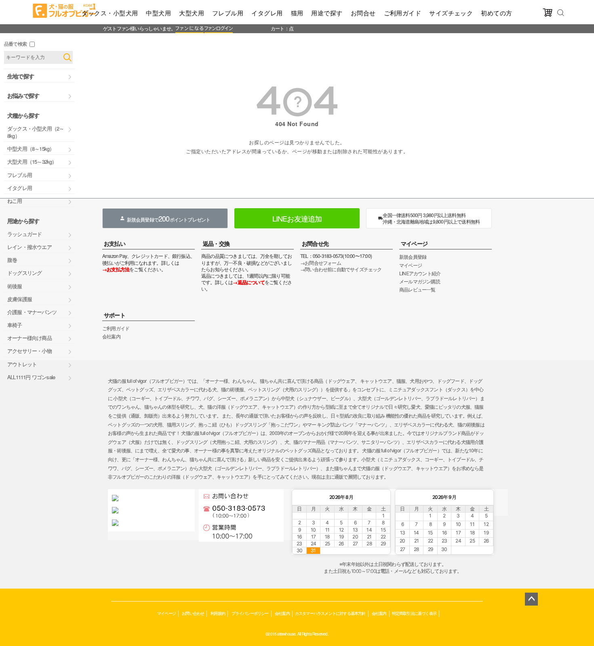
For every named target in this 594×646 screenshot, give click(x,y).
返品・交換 (216, 243)
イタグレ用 (266, 12)
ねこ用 (14, 201)
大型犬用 (191, 12)
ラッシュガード (24, 234)
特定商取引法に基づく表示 (414, 613)
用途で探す (326, 12)
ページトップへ (531, 599)
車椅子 (14, 325)
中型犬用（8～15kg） (30, 148)
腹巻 (12, 260)
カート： (280, 28)
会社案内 (111, 336)
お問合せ (363, 12)
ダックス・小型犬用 (110, 12)
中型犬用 (158, 12)
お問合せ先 (315, 243)
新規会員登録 (412, 256)
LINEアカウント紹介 (419, 273)
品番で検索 (15, 43)
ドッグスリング (24, 273)
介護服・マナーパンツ (32, 312)
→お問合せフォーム (320, 262)
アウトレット (22, 364)
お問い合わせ (193, 613)
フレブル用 (227, 12)
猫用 (297, 12)
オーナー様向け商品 (29, 338)
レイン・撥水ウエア (29, 247)
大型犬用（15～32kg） (32, 161)
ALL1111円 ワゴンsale (31, 377)
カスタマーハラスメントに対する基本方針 (330, 613)
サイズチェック (451, 12)
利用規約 (218, 613)
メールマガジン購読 (419, 281)
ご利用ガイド (402, 12)
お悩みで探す (23, 95)
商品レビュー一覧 (417, 289)
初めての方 (496, 12)
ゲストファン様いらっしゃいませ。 (139, 28)
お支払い (114, 243)
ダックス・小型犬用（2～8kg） (35, 132)
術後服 (14, 286)
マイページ (414, 243)
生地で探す (20, 76)
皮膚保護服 (19, 299)
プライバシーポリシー (250, 613)
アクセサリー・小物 (29, 351)
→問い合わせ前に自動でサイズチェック (341, 269)
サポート (114, 315)
